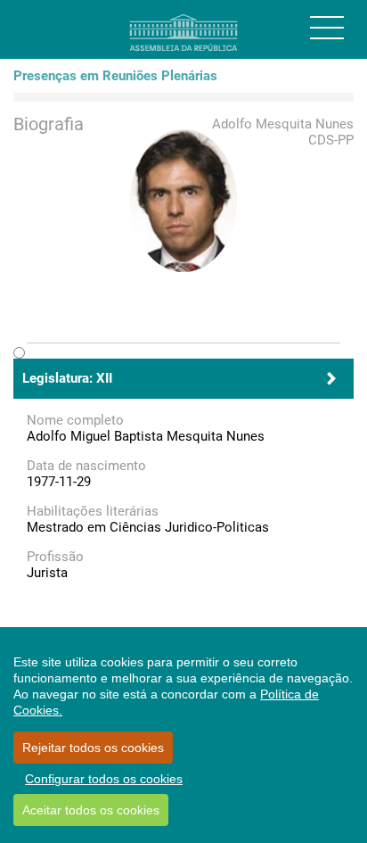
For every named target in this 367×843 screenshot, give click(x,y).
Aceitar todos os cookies (90, 810)
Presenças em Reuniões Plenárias (115, 76)
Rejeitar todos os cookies (93, 747)
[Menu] (327, 27)
